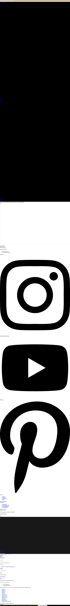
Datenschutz (44, 605)
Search (1, 555)
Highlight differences (7, 585)
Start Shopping (2, 576)
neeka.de (4, 512)
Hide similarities (6, 584)
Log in (1, 568)
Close (1, 548)
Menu (1, 104)
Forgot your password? (11, 566)
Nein (41, 605)
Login (1, 101)
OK (38, 605)
